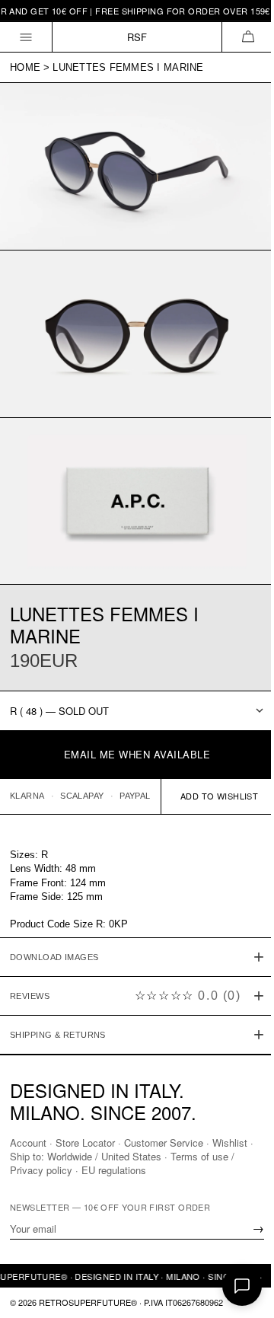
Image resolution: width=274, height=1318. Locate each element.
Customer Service (163, 1142)
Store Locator (85, 1142)
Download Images (54, 935)
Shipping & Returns (58, 1013)
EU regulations (113, 1170)
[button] (247, 37)
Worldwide (75, 1156)
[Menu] (26, 37)
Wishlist (229, 1142)
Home (25, 67)
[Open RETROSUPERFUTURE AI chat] (242, 1286)
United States (137, 1156)
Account (28, 1142)
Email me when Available (137, 754)
